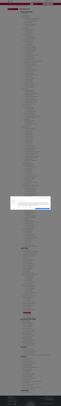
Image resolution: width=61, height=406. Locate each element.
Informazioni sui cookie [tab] (14, 202)
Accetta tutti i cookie (46, 208)
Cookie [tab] (13, 200)
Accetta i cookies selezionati (39, 208)
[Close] (49, 197)
